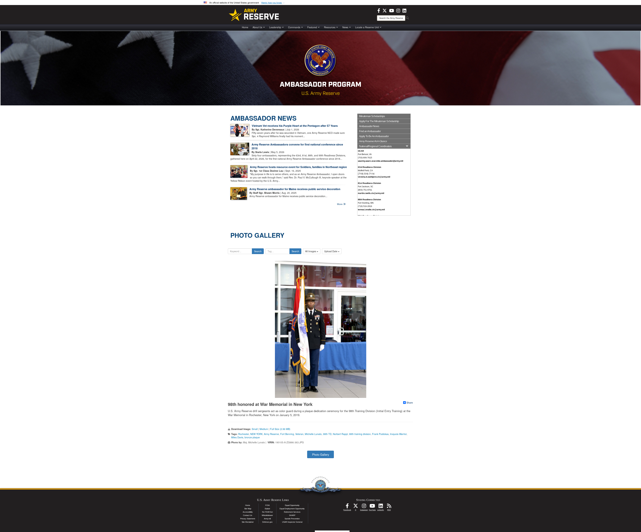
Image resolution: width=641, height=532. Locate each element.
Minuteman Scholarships (372, 116)
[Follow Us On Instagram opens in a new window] (364, 506)
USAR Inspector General (292, 522)
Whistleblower (267, 515)
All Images (311, 251)
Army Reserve (271, 434)
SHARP (292, 515)
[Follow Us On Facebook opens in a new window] (347, 506)
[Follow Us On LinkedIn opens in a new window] (380, 506)
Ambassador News (369, 126)
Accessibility (248, 512)
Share (409, 402)
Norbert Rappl (340, 434)
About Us (257, 27)
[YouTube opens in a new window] (391, 10)
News (345, 27)
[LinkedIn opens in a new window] (404, 10)
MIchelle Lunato (313, 434)
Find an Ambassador (370, 131)
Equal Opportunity (292, 505)
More (340, 204)
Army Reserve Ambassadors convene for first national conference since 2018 (297, 146)
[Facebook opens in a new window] (378, 10)
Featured (312, 27)
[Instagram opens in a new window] (398, 10)
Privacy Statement (247, 519)
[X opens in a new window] (384, 10)
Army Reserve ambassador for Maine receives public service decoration (294, 189)
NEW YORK (256, 434)
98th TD (327, 434)
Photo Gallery (320, 454)
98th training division (360, 434)
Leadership (275, 27)
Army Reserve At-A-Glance (373, 141)
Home (245, 27)
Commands (294, 27)
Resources (329, 27)
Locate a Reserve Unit (367, 27)
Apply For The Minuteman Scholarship (379, 121)
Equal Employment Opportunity (292, 509)
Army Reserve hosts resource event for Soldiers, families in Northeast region (298, 167)
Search (258, 251)
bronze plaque (252, 437)
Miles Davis (237, 437)
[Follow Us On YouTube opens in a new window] (372, 506)
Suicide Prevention (292, 519)
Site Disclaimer (248, 522)
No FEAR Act (267, 512)
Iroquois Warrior (398, 434)
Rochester (243, 434)
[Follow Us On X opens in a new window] (355, 506)
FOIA (267, 505)
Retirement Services (292, 512)
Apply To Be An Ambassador (374, 136)
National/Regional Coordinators (375, 146)
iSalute (267, 509)
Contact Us (247, 515)
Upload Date (331, 251)
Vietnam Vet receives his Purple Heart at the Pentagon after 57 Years (295, 126)
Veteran (299, 434)
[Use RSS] (389, 506)
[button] (273, 3)
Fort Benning (287, 434)
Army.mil (267, 519)
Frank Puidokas (380, 434)
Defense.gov (267, 522)
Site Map (247, 509)
